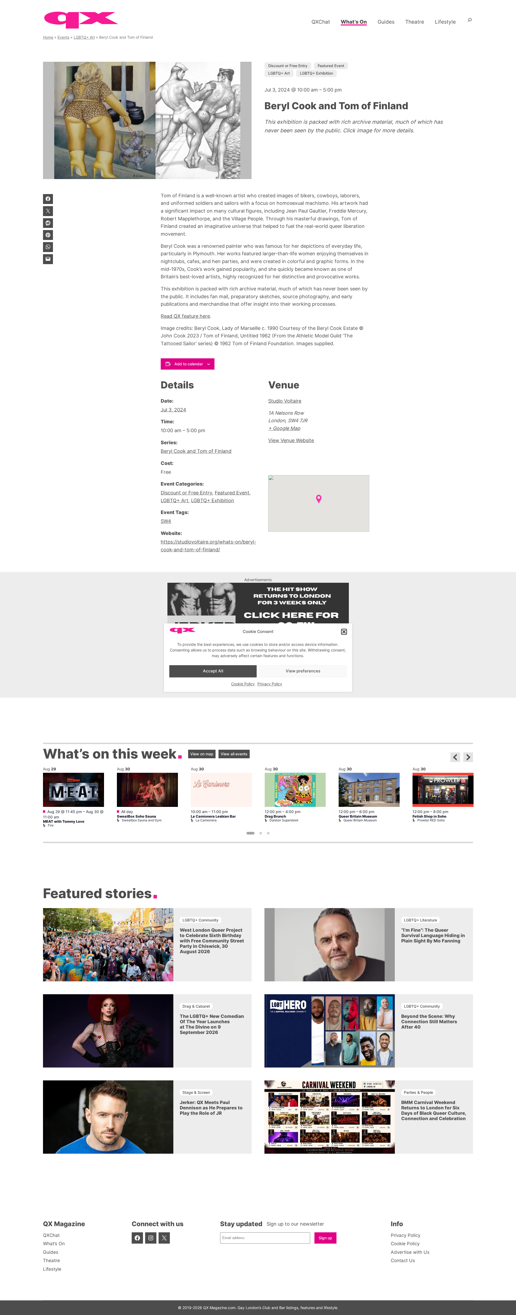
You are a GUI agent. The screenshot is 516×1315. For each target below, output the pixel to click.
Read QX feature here (185, 316)
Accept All (213, 671)
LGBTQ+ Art (84, 37)
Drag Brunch (275, 816)
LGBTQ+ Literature (420, 920)
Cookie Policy (243, 684)
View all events (234, 754)
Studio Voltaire (284, 401)
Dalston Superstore (284, 820)
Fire (50, 825)
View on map (201, 754)
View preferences (303, 671)
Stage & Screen (196, 1092)
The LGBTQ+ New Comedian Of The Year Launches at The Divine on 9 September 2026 (212, 1024)
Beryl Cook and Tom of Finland (196, 451)
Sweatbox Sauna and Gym (142, 820)
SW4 (166, 521)
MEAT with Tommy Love (63, 821)
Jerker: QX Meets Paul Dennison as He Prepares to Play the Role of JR (211, 1108)
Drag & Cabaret (196, 1006)
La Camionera (206, 820)
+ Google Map (284, 428)
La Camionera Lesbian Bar (213, 816)
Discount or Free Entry (287, 65)
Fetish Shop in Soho (429, 816)
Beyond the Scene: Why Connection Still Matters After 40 (429, 1022)
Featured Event (331, 65)
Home (48, 37)
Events (63, 37)
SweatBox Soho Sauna (136, 816)
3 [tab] (268, 833)
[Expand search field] (470, 22)
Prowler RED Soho (431, 820)
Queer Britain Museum (358, 816)
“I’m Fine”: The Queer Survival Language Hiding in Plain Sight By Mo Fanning (433, 935)
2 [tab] (260, 833)
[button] (344, 632)
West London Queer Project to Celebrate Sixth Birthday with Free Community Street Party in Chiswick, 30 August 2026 (212, 940)
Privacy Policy (269, 684)
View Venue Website (291, 440)
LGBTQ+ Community (200, 920)
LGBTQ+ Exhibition (316, 73)
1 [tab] (250, 833)
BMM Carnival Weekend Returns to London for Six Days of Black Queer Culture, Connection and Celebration (433, 1110)
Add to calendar (188, 364)
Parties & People (418, 1092)
